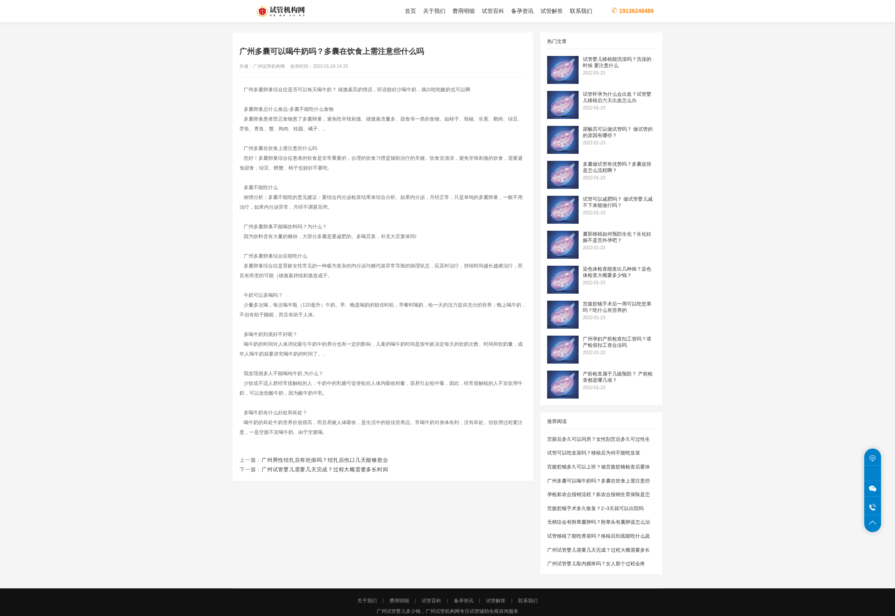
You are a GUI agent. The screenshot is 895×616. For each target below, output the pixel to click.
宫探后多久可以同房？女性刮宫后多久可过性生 (598, 439)
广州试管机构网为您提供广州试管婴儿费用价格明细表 (290, 11)
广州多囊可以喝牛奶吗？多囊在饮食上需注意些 (598, 481)
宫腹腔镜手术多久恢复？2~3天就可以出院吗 (595, 508)
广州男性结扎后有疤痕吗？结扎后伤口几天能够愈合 (325, 460)
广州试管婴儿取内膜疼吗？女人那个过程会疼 (596, 563)
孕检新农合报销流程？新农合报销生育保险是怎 (598, 494)
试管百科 (493, 11)
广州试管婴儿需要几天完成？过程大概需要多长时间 (325, 469)
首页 (410, 11)
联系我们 (581, 11)
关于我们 (434, 11)
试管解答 (551, 11)
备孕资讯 (522, 11)
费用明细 (463, 11)
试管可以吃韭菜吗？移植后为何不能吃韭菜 (593, 453)
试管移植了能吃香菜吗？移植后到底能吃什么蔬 (598, 536)
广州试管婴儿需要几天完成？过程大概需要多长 (598, 550)
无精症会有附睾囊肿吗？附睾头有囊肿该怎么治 (598, 522)
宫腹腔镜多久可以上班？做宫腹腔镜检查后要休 (598, 467)
